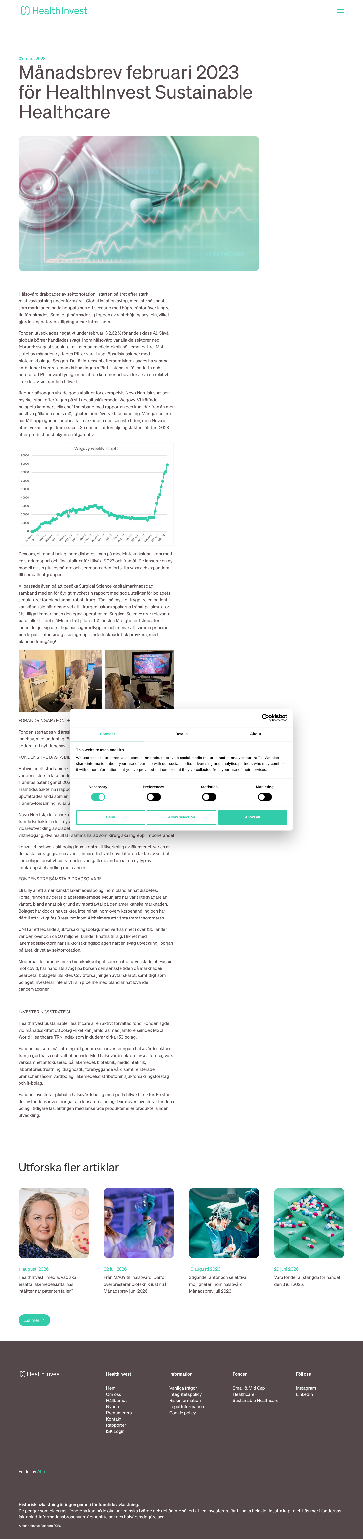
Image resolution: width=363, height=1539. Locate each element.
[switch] (154, 797)
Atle (41, 1471)
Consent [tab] (107, 734)
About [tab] (255, 734)
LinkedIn (304, 1394)
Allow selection (181, 817)
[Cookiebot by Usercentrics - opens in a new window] (265, 717)
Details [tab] (181, 734)
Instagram (306, 1388)
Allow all (252, 817)
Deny (110, 817)
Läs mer (31, 1320)
